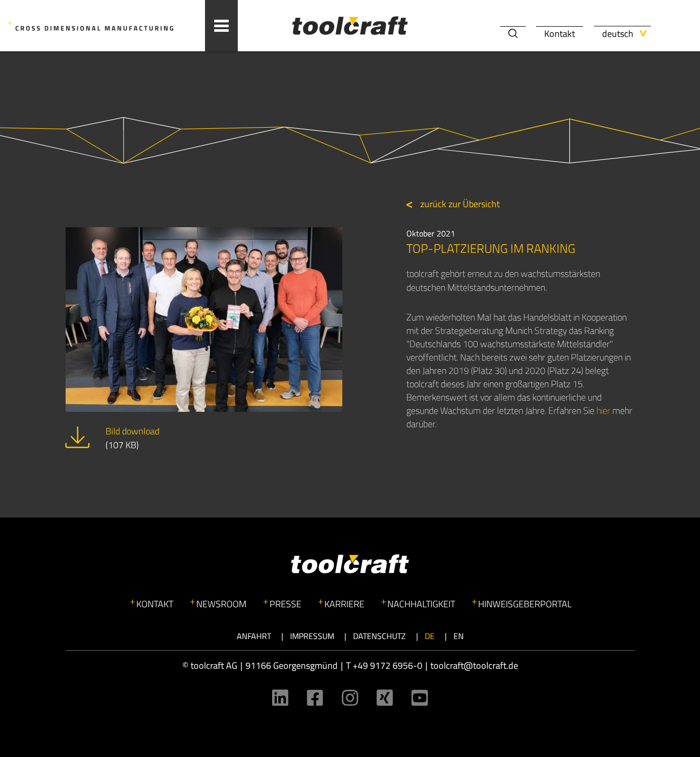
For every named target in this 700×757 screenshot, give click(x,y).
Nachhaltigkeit (421, 604)
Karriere (344, 604)
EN (459, 636)
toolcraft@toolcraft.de (474, 665)
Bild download (132, 438)
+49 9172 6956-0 (387, 665)
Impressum (312, 636)
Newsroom (221, 604)
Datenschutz (379, 636)
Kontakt (559, 34)
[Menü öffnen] (221, 25)
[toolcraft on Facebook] (315, 698)
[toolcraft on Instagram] (350, 698)
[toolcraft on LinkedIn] (280, 698)
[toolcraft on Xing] (385, 698)
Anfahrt (254, 636)
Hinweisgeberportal (525, 604)
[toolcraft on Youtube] (419, 698)
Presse (285, 604)
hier (603, 410)
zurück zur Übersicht (459, 204)
